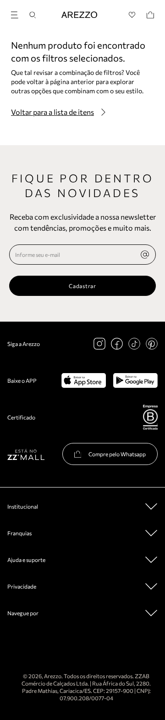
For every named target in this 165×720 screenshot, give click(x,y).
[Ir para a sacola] (150, 14)
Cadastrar (82, 286)
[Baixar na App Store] (83, 380)
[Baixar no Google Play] (135, 380)
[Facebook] (117, 344)
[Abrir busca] (32, 15)
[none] (145, 254)
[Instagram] (99, 344)
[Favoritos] (132, 14)
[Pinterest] (152, 344)
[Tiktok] (134, 344)
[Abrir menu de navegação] (17, 13)
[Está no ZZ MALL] (25, 454)
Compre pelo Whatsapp (117, 454)
